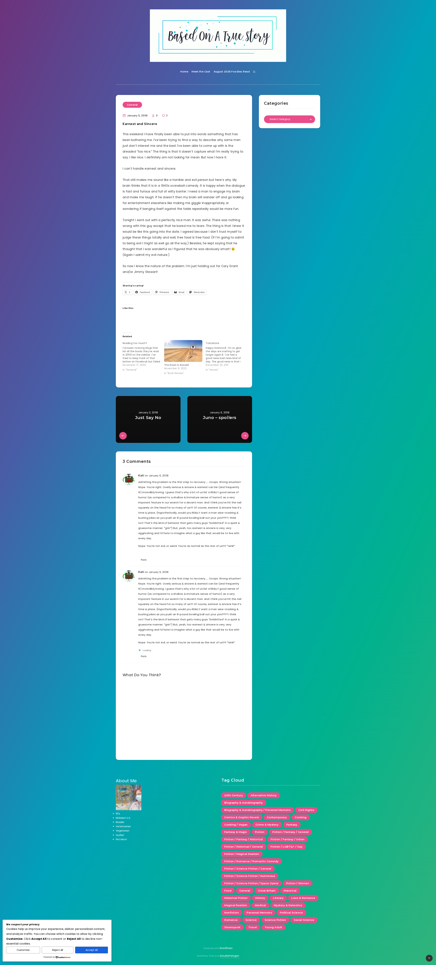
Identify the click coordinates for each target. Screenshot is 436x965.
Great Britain (267, 890)
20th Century (233, 795)
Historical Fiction (235, 898)
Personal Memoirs (259, 912)
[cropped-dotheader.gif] (218, 35)
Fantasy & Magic (235, 832)
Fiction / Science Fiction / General (247, 868)
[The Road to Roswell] (183, 351)
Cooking (301, 817)
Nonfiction (231, 912)
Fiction (259, 832)
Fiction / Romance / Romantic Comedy (251, 861)
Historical (290, 890)
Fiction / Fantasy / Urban (288, 839)
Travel (252, 927)
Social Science (304, 920)
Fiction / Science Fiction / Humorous (249, 876)
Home (184, 71)
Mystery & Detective (288, 905)
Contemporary (277, 817)
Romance (231, 920)
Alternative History (264, 795)
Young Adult (273, 927)
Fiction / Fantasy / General (290, 832)
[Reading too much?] (143, 355)
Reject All (57, 950)
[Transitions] (226, 355)
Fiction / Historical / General (243, 846)
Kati (141, 475)
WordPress (226, 948)
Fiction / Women (297, 883)
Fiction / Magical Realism (241, 854)
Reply (144, 559)
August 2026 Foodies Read (232, 71)
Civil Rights (306, 810)
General (132, 104)
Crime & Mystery (267, 824)
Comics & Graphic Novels (241, 817)
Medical (260, 905)
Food (227, 890)
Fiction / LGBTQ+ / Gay (286, 846)
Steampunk (232, 927)
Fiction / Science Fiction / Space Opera (251, 883)
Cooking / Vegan (236, 824)
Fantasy (291, 824)
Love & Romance (303, 898)
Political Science (291, 912)
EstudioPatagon (229, 955)
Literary (278, 898)
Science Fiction (275, 920)
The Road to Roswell (176, 365)
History (260, 898)
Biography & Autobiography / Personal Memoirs (257, 810)
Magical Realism (235, 905)
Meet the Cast (201, 71)
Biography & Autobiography (243, 802)
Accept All (92, 950)
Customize (23, 950)
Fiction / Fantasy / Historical (243, 839)
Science (251, 920)
